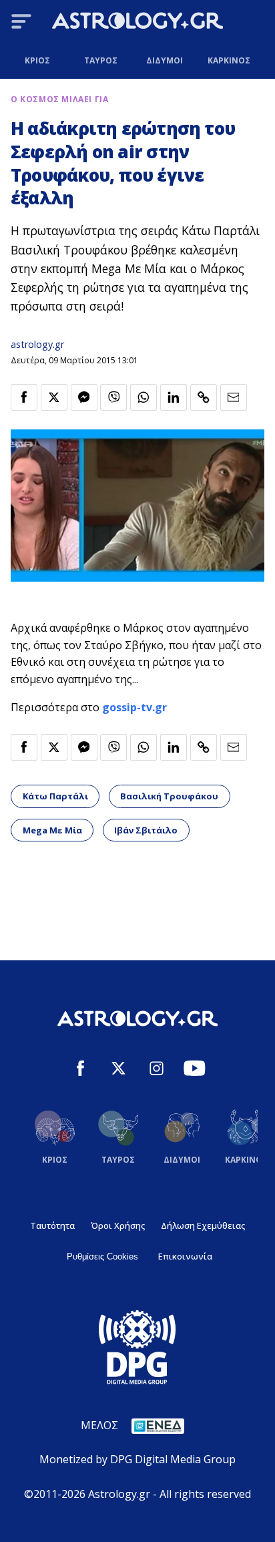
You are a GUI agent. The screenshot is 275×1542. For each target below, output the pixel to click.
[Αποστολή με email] (233, 397)
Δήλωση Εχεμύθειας (203, 1225)
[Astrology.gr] (137, 22)
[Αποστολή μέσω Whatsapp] (143, 397)
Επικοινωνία (185, 1256)
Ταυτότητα (52, 1225)
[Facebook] (80, 1070)
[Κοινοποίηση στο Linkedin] (173, 397)
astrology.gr (37, 344)
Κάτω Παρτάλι (55, 796)
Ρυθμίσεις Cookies (102, 1256)
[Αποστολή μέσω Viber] (113, 397)
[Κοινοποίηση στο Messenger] (84, 397)
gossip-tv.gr (134, 707)
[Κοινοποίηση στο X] (54, 397)
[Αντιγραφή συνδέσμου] (203, 397)
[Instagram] (157, 1070)
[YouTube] (195, 1070)
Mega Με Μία (52, 830)
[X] (118, 1070)
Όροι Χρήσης (118, 1225)
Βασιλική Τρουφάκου (169, 796)
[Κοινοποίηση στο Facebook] (24, 397)
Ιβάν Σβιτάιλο (146, 830)
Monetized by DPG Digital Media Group (137, 1459)
